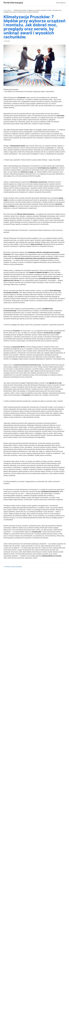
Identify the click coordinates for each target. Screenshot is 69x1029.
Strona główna (60, 3)
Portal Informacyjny (13, 2)
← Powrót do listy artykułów (13, 566)
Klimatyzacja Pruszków (11, 89)
